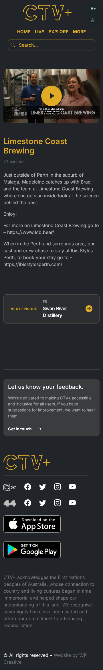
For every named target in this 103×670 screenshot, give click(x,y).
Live (39, 31)
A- (93, 20)
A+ (93, 8)
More (79, 31)
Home (23, 31)
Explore (58, 31)
